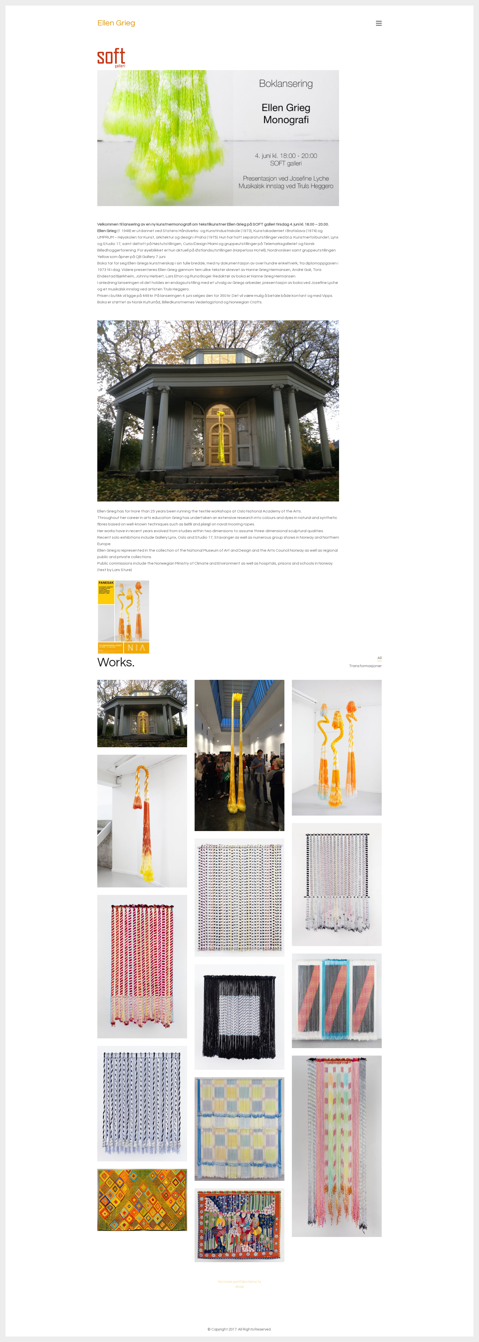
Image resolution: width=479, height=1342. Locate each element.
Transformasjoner (365, 666)
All (379, 658)
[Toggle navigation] (379, 23)
